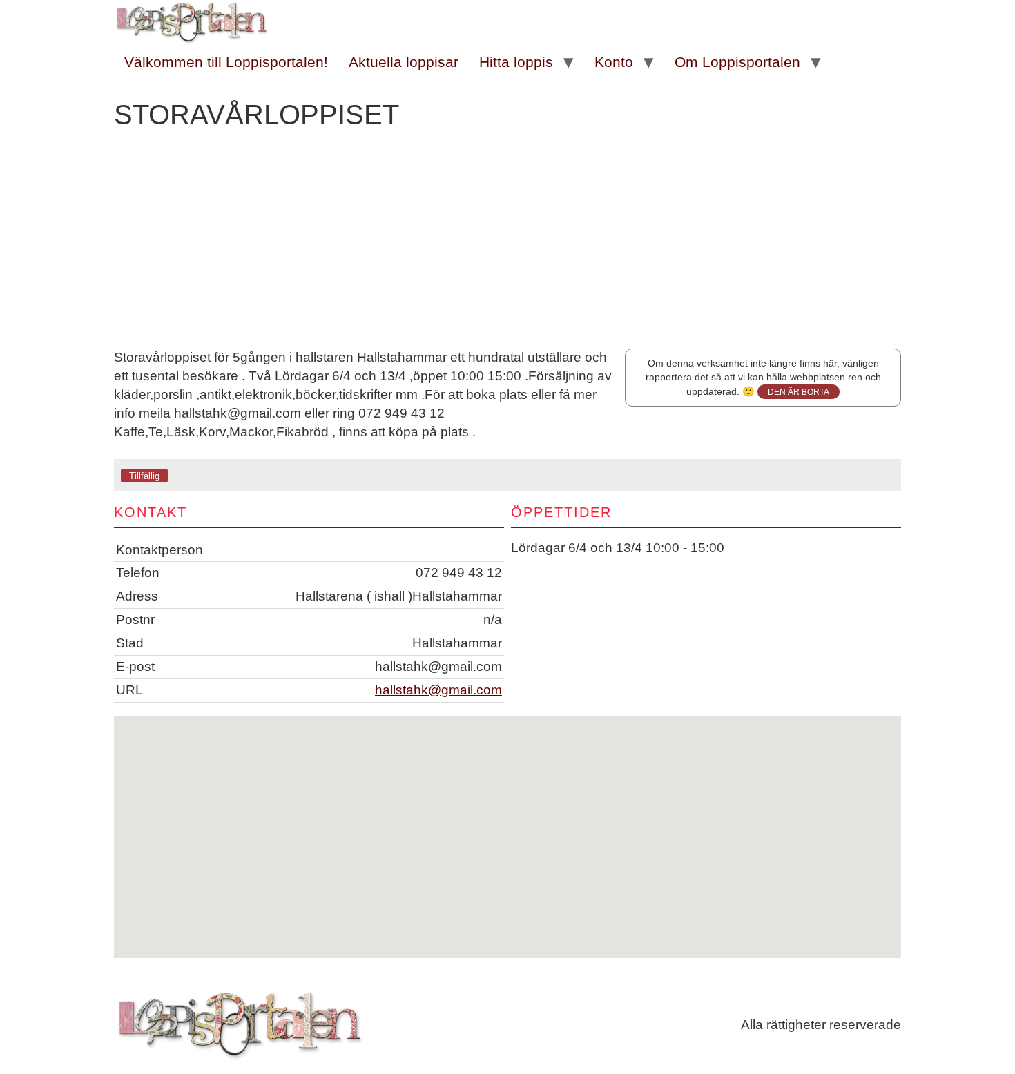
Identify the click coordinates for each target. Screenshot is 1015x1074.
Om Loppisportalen (737, 62)
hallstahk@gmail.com (438, 690)
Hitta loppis (516, 62)
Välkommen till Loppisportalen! (226, 62)
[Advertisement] (507, 245)
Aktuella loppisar (403, 62)
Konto (613, 62)
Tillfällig (144, 476)
